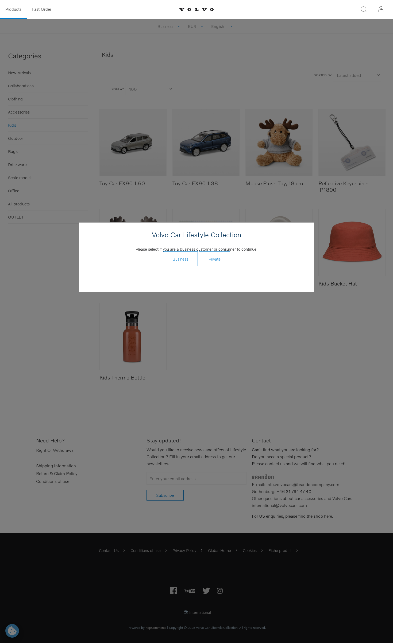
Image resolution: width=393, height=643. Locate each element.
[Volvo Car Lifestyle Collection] (196, 9)
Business (180, 259)
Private (215, 259)
